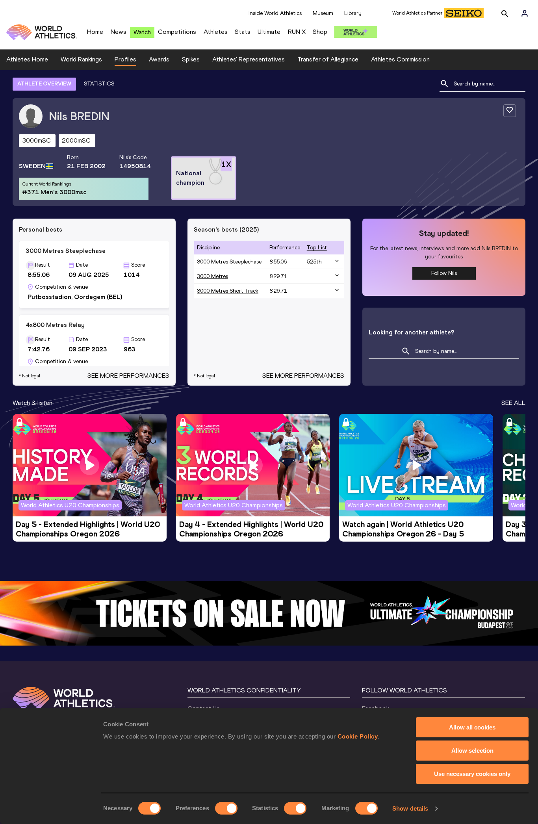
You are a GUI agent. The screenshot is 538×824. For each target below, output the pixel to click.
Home (95, 31)
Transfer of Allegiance (327, 59)
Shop (320, 31)
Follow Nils (444, 273)
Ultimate (269, 31)
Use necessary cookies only (472, 773)
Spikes (191, 59)
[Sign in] (525, 13)
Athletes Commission (400, 59)
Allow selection (472, 750)
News (118, 31)
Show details (410, 808)
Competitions (177, 31)
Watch (142, 32)
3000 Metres (212, 276)
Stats (242, 31)
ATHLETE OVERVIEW (44, 83)
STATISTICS (99, 83)
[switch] (226, 808)
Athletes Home (27, 59)
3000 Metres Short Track (227, 291)
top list (317, 247)
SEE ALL (513, 402)
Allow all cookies (472, 727)
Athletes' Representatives (248, 59)
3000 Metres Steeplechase (229, 261)
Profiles (125, 59)
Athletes (216, 31)
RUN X (297, 31)
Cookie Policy (358, 736)
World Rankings (81, 59)
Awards (159, 59)
